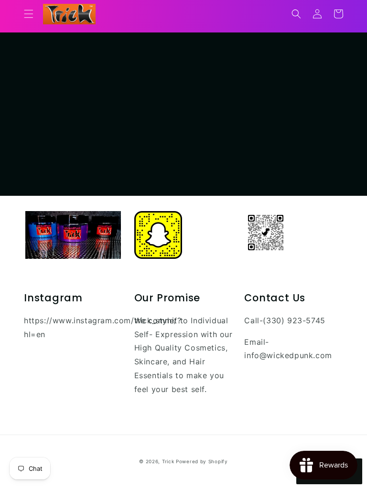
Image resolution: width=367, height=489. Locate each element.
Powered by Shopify (202, 461)
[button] (28, 13)
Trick (168, 461)
